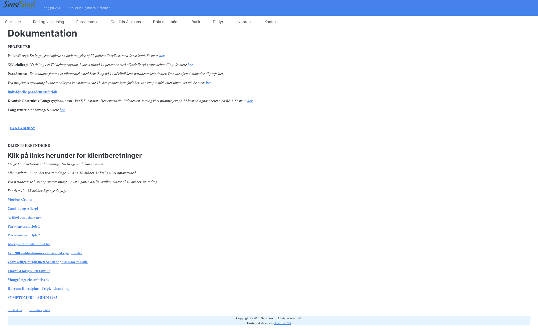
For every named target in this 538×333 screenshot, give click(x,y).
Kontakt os (15, 310)
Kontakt (271, 22)
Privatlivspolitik (39, 310)
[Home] (20, 8)
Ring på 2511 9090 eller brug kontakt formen (77, 8)
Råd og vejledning (48, 22)
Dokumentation (166, 22)
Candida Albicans (126, 22)
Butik (196, 22)
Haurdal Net (282, 323)
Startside (13, 22)
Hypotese (244, 22)
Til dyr (217, 22)
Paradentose (87, 22)
